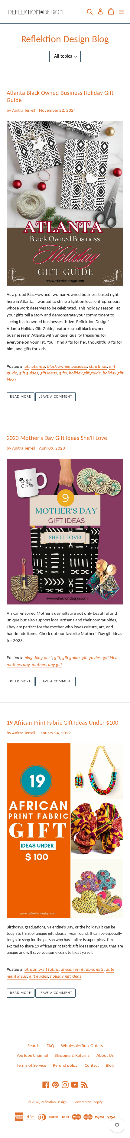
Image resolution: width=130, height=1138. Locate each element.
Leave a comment (55, 397)
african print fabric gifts (82, 969)
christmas (98, 366)
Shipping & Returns (72, 1055)
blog (28, 658)
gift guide (71, 658)
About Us (105, 1055)
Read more (20, 397)
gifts (63, 373)
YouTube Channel (32, 1055)
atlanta (38, 366)
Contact (92, 1065)
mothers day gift (47, 665)
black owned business (67, 366)
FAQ (50, 1046)
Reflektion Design (54, 1102)
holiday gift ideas (65, 976)
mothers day (18, 665)
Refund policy (65, 1065)
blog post (43, 658)
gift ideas (48, 373)
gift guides (28, 373)
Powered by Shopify (87, 1102)
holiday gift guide (85, 373)
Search (34, 1046)
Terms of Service (31, 1065)
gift (57, 658)
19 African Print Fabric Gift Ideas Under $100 (62, 723)
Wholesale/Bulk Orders (82, 1046)
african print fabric (41, 969)
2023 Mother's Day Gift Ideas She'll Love (57, 438)
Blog (110, 1065)
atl (26, 366)
